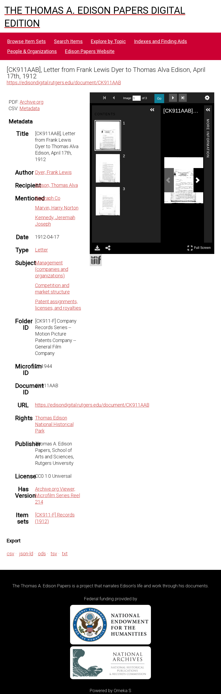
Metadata (29, 108)
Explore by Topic (108, 41)
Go (159, 98)
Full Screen (203, 247)
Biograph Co (47, 198)
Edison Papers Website (90, 51)
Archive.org (31, 102)
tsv (54, 553)
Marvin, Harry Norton (56, 208)
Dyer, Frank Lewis (53, 172)
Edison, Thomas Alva (56, 185)
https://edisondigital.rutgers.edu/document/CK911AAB (64, 82)
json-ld (26, 553)
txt (65, 553)
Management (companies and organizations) (51, 269)
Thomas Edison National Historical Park (54, 424)
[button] (154, 112)
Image (127, 98)
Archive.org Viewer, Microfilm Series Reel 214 (57, 495)
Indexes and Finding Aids (160, 41)
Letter (41, 250)
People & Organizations (32, 51)
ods (42, 553)
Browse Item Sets (26, 41)
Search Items (68, 41)
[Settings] (207, 97)
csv (10, 553)
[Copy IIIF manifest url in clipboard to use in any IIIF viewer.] (96, 260)
